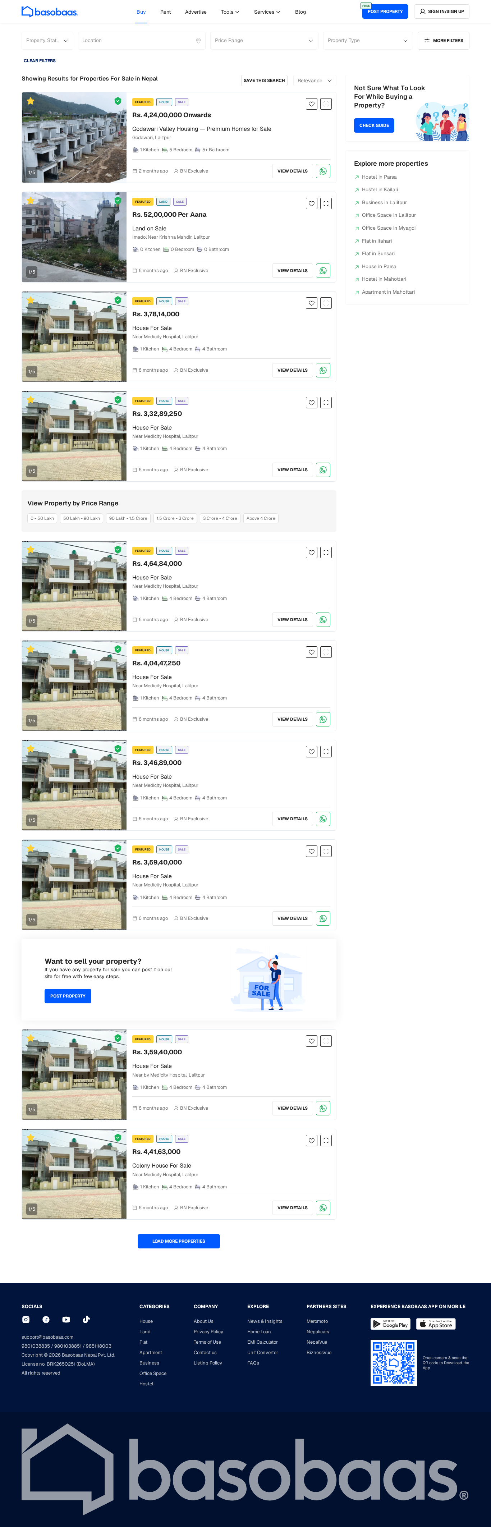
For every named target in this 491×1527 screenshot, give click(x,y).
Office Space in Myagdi (389, 228)
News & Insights (265, 1321)
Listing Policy (208, 1363)
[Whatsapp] (323, 171)
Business (149, 1363)
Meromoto (317, 1321)
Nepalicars (318, 1332)
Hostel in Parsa (379, 177)
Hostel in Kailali (380, 189)
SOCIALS (32, 1306)
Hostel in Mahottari (384, 279)
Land (145, 1332)
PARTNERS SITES (327, 1306)
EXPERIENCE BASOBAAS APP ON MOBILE (418, 1306)
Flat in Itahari (377, 241)
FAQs (253, 1363)
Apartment (150, 1352)
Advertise (196, 12)
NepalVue (317, 1342)
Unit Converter (262, 1352)
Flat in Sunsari (378, 253)
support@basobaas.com (47, 1337)
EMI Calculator (262, 1342)
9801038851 (68, 1346)
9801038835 (36, 1346)
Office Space (152, 1373)
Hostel (146, 1384)
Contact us (205, 1352)
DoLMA (85, 1364)
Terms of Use (207, 1342)
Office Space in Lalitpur (389, 215)
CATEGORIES (154, 1306)
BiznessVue (319, 1352)
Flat (143, 1342)
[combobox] (83, 40)
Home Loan (259, 1332)
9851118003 (98, 1346)
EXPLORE (258, 1306)
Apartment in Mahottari (388, 292)
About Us (204, 1321)
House (146, 1321)
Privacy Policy (208, 1332)
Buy (141, 12)
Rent (165, 12)
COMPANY (206, 1306)
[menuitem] (141, 11)
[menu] (221, 11)
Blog (300, 12)
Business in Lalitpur (384, 202)
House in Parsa (379, 266)
